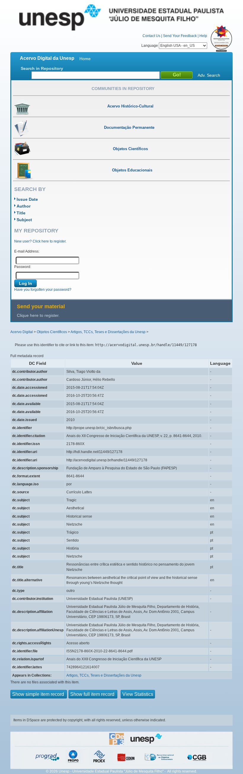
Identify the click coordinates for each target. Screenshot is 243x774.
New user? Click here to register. (40, 241)
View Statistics (137, 694)
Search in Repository (42, 68)
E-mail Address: (26, 251)
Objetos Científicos (52, 332)
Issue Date (27, 199)
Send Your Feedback (180, 36)
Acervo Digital (21, 332)
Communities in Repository (123, 88)
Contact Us (151, 36)
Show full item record (93, 694)
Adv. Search (209, 75)
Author (24, 206)
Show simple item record (38, 694)
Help (203, 36)
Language (150, 46)
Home (85, 58)
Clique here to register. (38, 315)
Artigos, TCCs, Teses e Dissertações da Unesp (108, 332)
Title (21, 213)
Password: (22, 267)
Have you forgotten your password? (42, 290)
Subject (24, 219)
